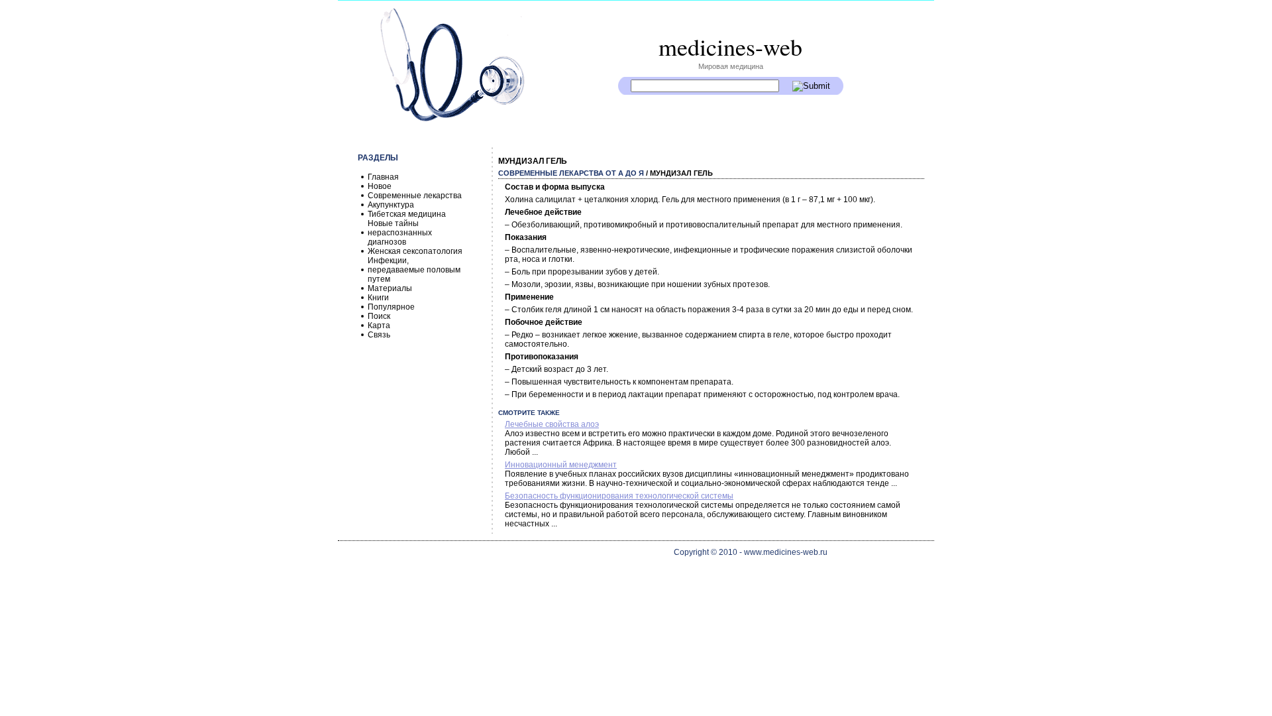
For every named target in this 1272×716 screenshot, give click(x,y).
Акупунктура (391, 204)
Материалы (390, 288)
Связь (379, 334)
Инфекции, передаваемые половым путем (414, 270)
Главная (383, 177)
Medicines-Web (730, 46)
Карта (379, 325)
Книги (378, 297)
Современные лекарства (415, 195)
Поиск (379, 316)
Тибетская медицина (407, 214)
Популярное (391, 307)
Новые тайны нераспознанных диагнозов (400, 233)
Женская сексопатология (415, 251)
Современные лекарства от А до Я (571, 173)
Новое (380, 186)
